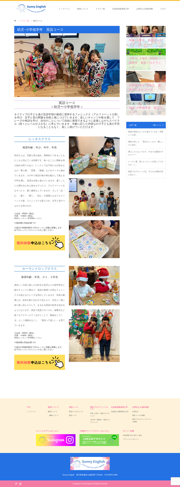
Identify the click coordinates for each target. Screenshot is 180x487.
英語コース (73, 415)
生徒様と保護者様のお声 (119, 411)
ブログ (163, 9)
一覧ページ (156, 125)
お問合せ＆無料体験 (144, 9)
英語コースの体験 (138, 415)
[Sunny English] (49, 8)
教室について (82, 9)
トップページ (64, 9)
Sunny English (87, 484)
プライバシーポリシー (131, 439)
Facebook (16, 483)
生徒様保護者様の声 (120, 9)
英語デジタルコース (76, 411)
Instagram (20, 483)
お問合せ (135, 411)
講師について (54, 415)
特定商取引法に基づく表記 (132, 435)
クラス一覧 (100, 9)
